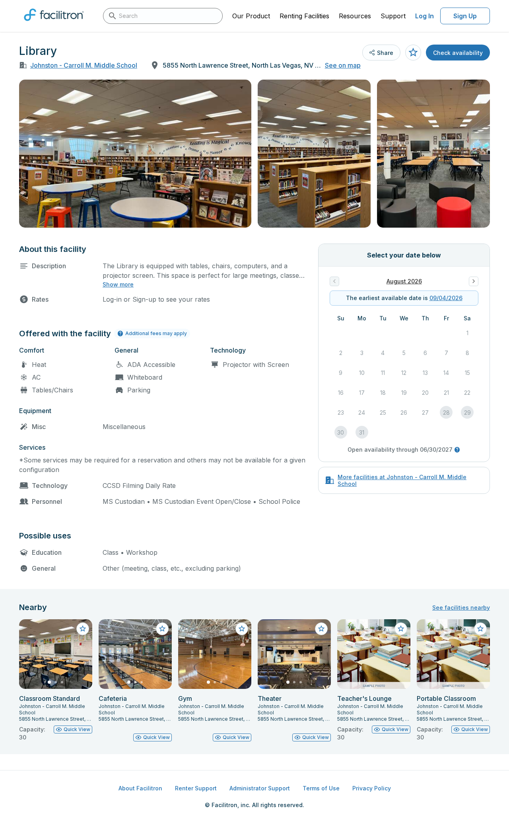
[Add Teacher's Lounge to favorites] (400, 628)
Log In (424, 16)
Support (393, 16)
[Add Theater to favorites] (321, 628)
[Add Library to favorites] (413, 52)
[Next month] (473, 281)
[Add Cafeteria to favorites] (162, 628)
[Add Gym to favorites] (241, 628)
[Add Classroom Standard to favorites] (82, 628)
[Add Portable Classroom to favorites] (480, 628)
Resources (355, 16)
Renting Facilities (304, 16)
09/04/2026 (445, 298)
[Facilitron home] (54, 23)
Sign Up (465, 16)
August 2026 (404, 281)
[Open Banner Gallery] (135, 154)
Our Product (251, 16)
